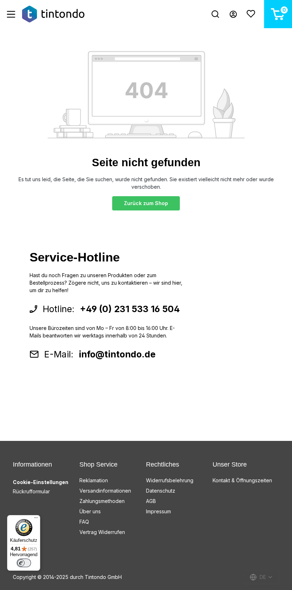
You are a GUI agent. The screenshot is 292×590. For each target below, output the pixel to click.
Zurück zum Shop (146, 203)
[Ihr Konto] (233, 14)
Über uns (90, 511)
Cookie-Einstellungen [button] (40, 482)
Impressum (158, 511)
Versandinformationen (105, 491)
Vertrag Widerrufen (102, 532)
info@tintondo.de (117, 354)
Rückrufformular (31, 491)
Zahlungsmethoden (102, 501)
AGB (151, 501)
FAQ (84, 522)
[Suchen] (215, 14)
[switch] (24, 563)
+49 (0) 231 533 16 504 (130, 309)
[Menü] (11, 14)
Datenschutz (160, 491)
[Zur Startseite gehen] (53, 14)
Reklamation (93, 480)
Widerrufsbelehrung (169, 480)
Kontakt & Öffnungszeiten (242, 480)
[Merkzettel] (250, 14)
